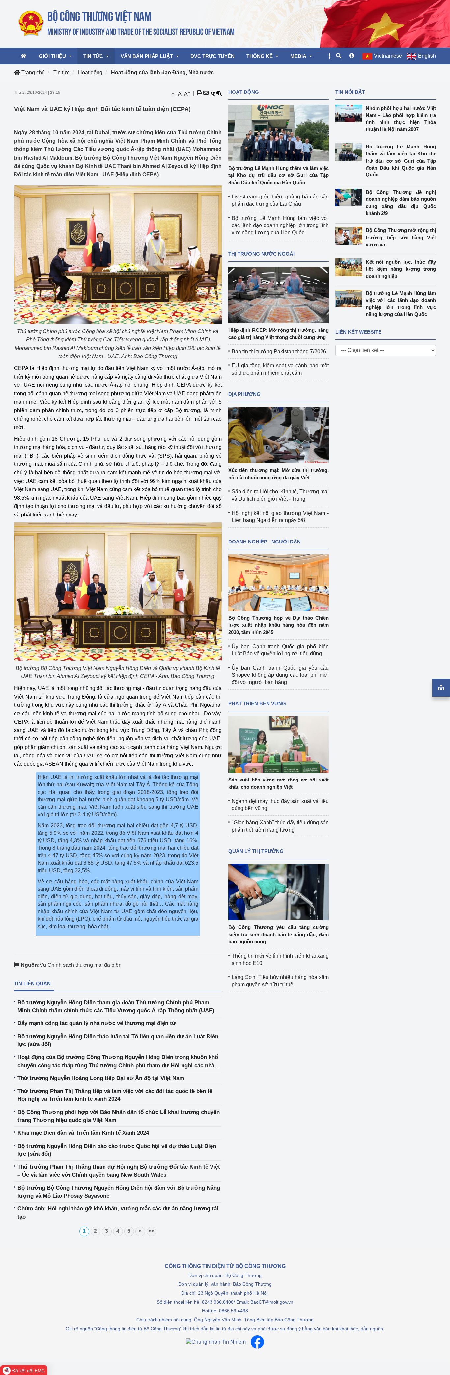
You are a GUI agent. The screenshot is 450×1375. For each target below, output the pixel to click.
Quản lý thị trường (256, 851)
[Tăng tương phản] (212, 93)
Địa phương (244, 394)
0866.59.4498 (233, 1310)
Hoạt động (90, 72)
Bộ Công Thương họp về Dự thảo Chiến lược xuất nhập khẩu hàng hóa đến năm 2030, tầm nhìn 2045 (278, 625)
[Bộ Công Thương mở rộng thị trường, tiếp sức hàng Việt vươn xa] (350, 236)
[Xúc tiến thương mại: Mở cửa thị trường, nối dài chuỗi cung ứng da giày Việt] (278, 434)
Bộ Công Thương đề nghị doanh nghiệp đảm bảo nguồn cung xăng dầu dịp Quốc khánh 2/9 (401, 202)
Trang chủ (32, 72)
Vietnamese (388, 56)
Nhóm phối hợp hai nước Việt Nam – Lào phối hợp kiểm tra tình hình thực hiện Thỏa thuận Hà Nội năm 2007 (401, 118)
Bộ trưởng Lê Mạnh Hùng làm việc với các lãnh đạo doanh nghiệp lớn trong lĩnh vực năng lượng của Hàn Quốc (280, 225)
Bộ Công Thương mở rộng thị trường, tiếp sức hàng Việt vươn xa (401, 237)
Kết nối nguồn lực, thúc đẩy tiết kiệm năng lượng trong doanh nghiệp (401, 269)
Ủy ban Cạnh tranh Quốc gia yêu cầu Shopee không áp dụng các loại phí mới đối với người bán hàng (280, 675)
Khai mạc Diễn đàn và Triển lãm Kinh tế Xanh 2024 (83, 1133)
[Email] (206, 93)
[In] (199, 93)
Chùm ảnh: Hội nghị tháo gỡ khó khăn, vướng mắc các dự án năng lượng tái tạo (117, 1212)
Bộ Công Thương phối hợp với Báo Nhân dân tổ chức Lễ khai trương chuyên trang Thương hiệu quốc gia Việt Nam (118, 1116)
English (427, 56)
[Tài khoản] (352, 56)
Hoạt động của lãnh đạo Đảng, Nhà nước (162, 72)
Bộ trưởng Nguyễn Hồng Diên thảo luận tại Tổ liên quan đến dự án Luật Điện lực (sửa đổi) (117, 1040)
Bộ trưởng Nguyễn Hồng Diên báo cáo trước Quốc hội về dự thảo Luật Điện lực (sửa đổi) (116, 1150)
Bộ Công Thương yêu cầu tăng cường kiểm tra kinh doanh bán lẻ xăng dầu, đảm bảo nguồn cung (278, 934)
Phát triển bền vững (257, 703)
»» (152, 1231)
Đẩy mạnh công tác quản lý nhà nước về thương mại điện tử (96, 1023)
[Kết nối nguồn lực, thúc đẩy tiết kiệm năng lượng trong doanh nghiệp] (350, 267)
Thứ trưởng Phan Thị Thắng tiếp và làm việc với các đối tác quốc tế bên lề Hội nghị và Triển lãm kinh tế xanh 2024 (114, 1095)
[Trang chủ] (127, 23)
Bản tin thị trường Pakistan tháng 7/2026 (279, 351)
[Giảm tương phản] (219, 93)
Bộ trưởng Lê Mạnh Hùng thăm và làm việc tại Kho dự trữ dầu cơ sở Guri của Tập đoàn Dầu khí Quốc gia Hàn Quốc (278, 175)
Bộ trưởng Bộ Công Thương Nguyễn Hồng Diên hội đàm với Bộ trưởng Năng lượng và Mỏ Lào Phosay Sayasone (118, 1192)
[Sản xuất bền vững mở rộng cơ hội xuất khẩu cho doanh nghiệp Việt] (278, 744)
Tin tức (61, 72)
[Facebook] (257, 1342)
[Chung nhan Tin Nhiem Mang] (216, 1342)
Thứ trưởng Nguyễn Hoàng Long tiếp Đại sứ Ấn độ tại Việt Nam (100, 1078)
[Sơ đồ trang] (441, 688)
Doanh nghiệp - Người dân (264, 541)
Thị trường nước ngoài (261, 254)
